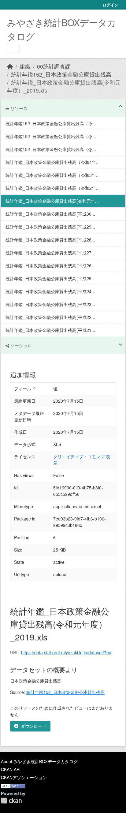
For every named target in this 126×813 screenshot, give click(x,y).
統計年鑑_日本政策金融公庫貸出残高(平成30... (50, 214)
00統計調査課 (54, 66)
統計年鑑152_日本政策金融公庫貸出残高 (61, 74)
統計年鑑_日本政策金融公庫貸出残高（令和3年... (53, 175)
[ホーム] (10, 66)
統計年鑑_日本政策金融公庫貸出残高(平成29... (50, 227)
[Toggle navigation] (13, 48)
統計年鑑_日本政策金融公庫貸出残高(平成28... (50, 240)
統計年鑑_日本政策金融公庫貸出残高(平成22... (50, 317)
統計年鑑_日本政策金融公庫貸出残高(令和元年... (52, 201)
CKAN (11, 800)
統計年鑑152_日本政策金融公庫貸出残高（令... (51, 123)
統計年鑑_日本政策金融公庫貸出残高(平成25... (50, 278)
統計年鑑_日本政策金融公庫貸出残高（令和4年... (53, 162)
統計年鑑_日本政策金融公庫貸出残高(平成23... (50, 304)
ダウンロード (33, 726)
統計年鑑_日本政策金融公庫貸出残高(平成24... (50, 291)
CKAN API (10, 769)
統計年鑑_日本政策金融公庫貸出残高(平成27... (50, 252)
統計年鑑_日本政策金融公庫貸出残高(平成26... (50, 265)
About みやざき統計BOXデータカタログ (39, 761)
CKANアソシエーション (24, 777)
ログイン (110, 5)
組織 (25, 66)
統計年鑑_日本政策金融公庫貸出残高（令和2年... (53, 188)
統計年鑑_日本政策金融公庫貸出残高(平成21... (50, 330)
